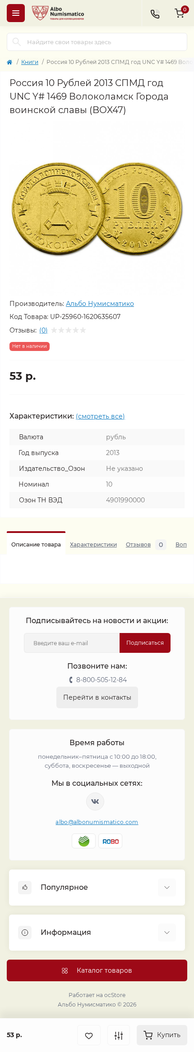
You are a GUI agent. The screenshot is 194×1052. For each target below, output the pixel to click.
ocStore (114, 995)
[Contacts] (155, 13)
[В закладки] (89, 1035)
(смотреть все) (100, 416)
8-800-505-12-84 (101, 680)
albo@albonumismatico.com (96, 822)
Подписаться (145, 642)
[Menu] (16, 13)
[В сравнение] (118, 1035)
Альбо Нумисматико (100, 304)
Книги (29, 62)
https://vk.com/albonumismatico (95, 801)
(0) (43, 330)
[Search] (17, 42)
